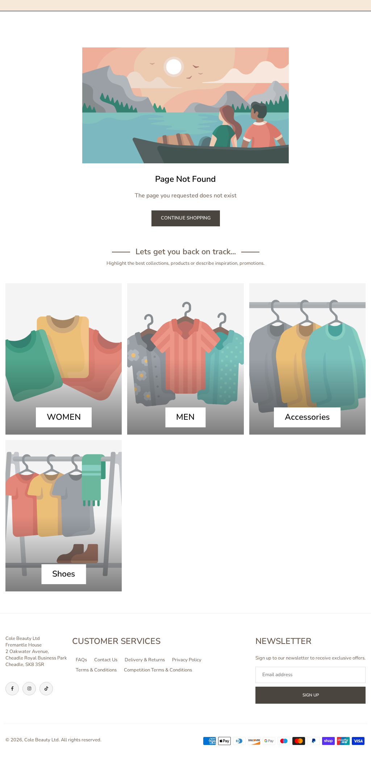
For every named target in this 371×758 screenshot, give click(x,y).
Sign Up (311, 695)
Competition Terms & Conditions (158, 670)
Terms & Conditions (96, 670)
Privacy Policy (186, 660)
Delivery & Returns (145, 660)
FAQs (81, 660)
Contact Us (105, 660)
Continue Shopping (185, 218)
